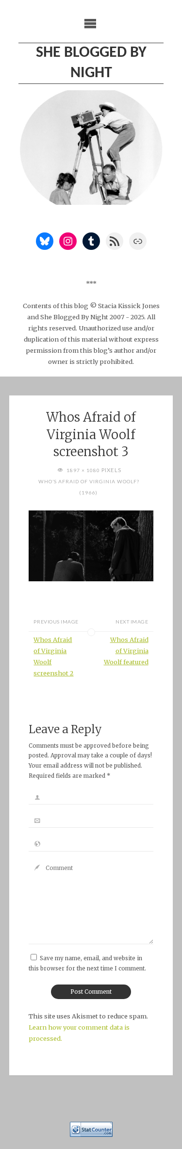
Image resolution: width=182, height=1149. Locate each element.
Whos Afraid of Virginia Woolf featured (126, 651)
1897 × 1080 (83, 470)
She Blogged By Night (91, 63)
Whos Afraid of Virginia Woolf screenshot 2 (53, 656)
